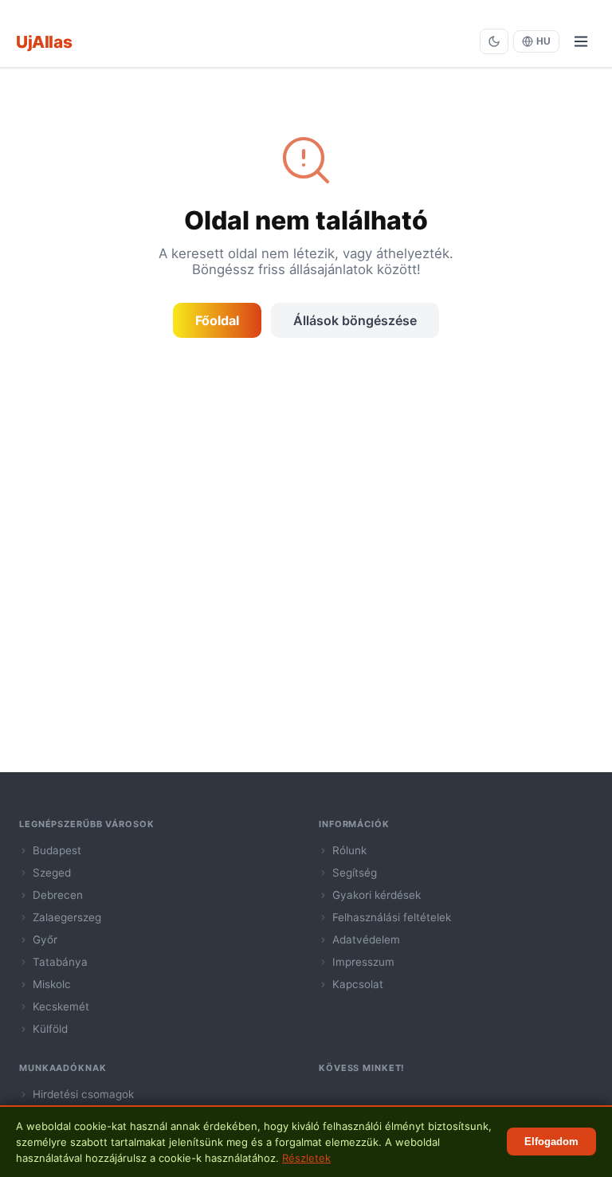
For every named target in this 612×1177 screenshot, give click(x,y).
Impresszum (363, 961)
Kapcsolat (357, 984)
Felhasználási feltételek (391, 917)
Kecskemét (61, 1006)
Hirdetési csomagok (83, 1094)
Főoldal (217, 320)
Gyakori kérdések (376, 895)
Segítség (354, 872)
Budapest (57, 850)
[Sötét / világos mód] (494, 41)
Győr (45, 939)
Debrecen (58, 895)
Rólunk (349, 850)
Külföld (50, 1028)
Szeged (52, 872)
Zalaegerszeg (67, 917)
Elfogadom (551, 1142)
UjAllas (44, 42)
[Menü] (581, 41)
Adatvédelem (366, 939)
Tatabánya (60, 961)
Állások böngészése (355, 320)
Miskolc (52, 984)
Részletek (306, 1157)
